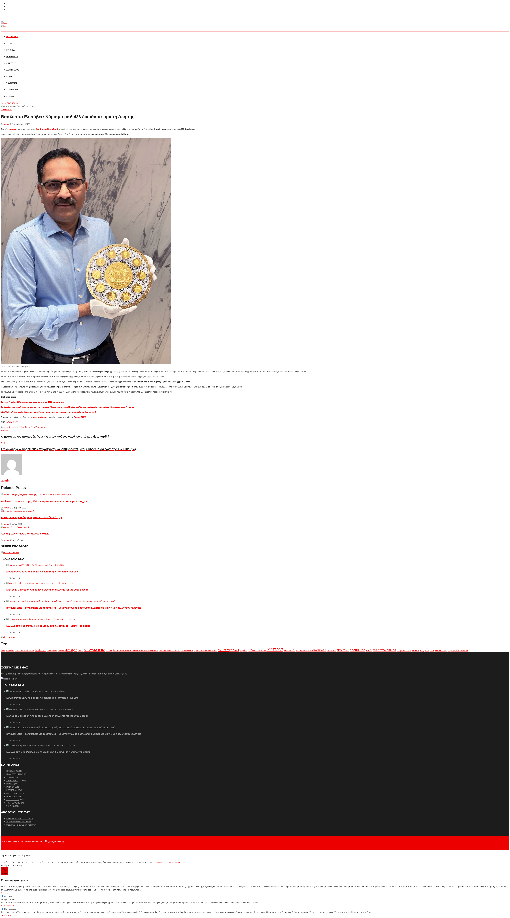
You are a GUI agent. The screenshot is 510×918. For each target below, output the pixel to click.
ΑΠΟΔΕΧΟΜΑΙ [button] (175, 862)
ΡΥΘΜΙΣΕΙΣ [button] (161, 862)
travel (156, 651)
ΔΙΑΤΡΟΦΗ (206, 651)
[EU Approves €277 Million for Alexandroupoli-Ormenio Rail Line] (35, 565)
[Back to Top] (2, 849)
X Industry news (166, 650)
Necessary (8, 896)
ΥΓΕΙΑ (9, 43)
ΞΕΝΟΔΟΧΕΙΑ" (307, 651)
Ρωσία (369, 650)
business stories (13, 427)
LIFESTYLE (11, 63)
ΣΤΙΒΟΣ (377, 650)
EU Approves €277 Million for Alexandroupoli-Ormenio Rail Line (42, 571)
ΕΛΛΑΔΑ (234, 650)
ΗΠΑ (251, 650)
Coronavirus (20, 650)
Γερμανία (198, 650)
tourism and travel (127, 650)
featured (40, 650)
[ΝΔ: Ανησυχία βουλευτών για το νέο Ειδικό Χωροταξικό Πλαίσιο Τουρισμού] (40, 619)
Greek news (62, 651)
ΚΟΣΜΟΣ (10, 76)
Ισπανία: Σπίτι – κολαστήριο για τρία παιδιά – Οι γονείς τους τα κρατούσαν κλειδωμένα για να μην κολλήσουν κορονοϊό (73, 607)
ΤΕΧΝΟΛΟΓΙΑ (12, 89)
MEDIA (80, 650)
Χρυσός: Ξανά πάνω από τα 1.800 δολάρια (25, 533)
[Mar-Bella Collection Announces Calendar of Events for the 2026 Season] (39, 583)
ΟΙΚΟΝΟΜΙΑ (12, 36)
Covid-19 (30, 650)
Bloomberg (10, 650)
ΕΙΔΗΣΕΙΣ (223, 650)
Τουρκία (401, 650)
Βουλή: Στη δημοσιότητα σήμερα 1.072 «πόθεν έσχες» (31, 517)
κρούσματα (464, 651)
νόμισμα (12, 129)
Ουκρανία (331, 650)
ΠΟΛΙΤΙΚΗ (343, 650)
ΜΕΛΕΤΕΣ (299, 651)
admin (6, 124)
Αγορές (176, 650)
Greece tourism (52, 651)
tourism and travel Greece (144, 650)
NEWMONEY (12, 422)
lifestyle (71, 650)
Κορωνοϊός (289, 650)
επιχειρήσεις (427, 650)
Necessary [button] (5, 893)
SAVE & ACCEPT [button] (8, 915)
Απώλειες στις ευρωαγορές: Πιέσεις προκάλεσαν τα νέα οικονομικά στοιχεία (44, 501)
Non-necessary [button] (7, 905)
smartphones (113, 650)
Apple (3, 651)
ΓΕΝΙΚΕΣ (10, 96)
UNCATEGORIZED (14, 774)
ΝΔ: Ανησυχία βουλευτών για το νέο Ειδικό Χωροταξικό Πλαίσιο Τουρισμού (48, 626)
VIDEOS (9, 777)
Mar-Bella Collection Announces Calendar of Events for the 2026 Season (47, 589)
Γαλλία (190, 650)
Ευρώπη (244, 650)
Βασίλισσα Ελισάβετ (30, 427)
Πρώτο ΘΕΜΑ (80, 417)
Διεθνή (213, 650)
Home (3, 103)
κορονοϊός (454, 650)
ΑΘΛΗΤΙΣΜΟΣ (12, 70)
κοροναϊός (441, 650)
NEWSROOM (94, 649)
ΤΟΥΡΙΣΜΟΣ (11, 83)
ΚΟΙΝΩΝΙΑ (263, 650)
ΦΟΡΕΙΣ (415, 650)
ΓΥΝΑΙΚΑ (10, 50)
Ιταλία (256, 651)
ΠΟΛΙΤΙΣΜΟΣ (12, 56)
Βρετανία (184, 650)
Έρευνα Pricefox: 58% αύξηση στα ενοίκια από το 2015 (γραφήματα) (33, 402)
